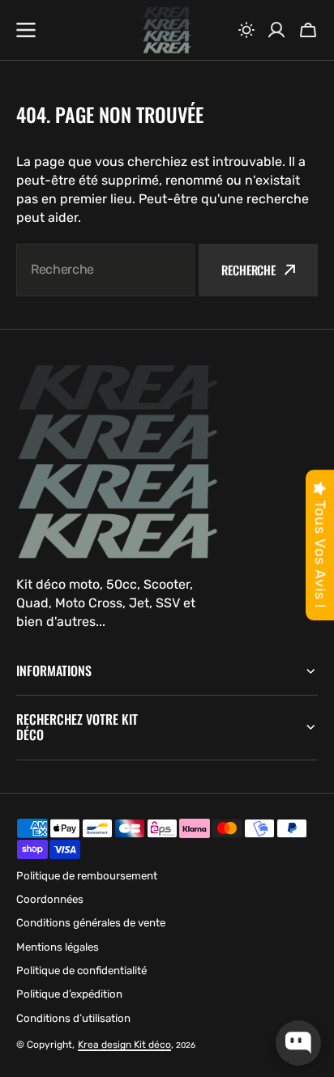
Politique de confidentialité (81, 970)
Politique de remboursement (86, 876)
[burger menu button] (26, 30)
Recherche (248, 270)
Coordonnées (50, 899)
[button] (246, 30)
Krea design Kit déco (124, 1044)
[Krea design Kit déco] (167, 30)
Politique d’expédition (69, 994)
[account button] (276, 30)
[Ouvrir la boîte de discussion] (298, 1043)
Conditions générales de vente (90, 923)
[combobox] (105, 270)
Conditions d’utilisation (73, 1018)
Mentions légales (57, 947)
